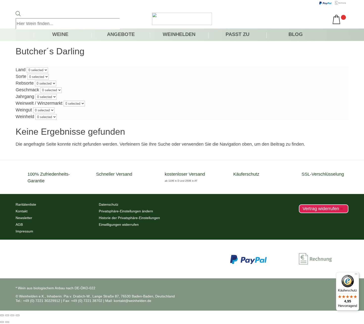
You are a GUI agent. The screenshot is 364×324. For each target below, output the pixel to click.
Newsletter (24, 218)
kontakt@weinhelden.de (132, 301)
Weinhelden (179, 34)
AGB (19, 225)
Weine (60, 34)
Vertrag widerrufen (321, 208)
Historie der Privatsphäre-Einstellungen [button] (129, 218)
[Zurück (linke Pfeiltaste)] (2, 322)
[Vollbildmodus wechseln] (7, 315)
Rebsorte (25, 83)
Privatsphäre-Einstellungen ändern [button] (126, 211)
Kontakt (21, 211)
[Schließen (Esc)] (18, 315)
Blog (295, 34)
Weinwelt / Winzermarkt (39, 103)
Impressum (24, 231)
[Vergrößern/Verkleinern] (2, 315)
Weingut (24, 109)
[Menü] (356, 275)
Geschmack (27, 89)
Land (21, 69)
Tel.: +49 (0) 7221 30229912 (38, 301)
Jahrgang (25, 96)
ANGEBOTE (121, 34)
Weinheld (25, 116)
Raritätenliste (26, 204)
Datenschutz (108, 204)
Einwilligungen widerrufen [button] (119, 225)
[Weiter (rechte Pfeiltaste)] (7, 322)
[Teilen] (12, 315)
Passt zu (237, 34)
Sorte (21, 76)
